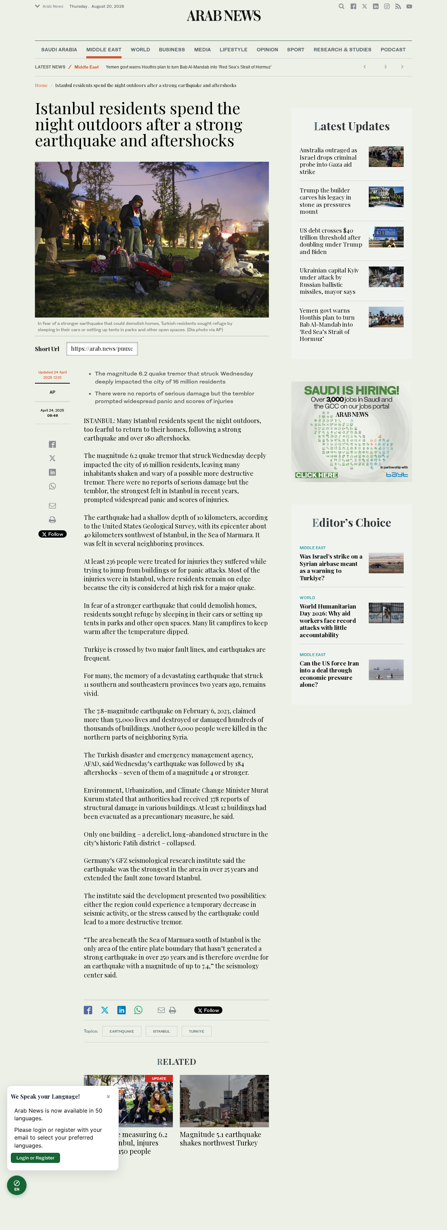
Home (41, 85)
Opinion (267, 49)
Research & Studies (343, 49)
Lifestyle (234, 49)
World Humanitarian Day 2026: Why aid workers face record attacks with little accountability (328, 620)
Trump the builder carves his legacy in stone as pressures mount (325, 200)
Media (202, 49)
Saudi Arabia (59, 49)
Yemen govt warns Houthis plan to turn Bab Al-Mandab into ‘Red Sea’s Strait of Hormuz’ (189, 67)
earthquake (122, 1031)
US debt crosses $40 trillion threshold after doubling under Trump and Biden (331, 240)
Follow (55, 534)
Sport (296, 49)
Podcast (393, 49)
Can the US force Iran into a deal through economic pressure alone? (329, 673)
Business (172, 49)
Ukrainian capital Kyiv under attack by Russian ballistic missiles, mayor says (329, 280)
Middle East (104, 49)
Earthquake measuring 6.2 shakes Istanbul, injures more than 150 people (125, 1142)
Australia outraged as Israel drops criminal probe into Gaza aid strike (328, 160)
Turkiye (196, 1031)
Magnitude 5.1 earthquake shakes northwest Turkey (220, 1138)
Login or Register (35, 1157)
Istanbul (161, 1031)
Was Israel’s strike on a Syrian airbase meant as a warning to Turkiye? (331, 566)
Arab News (53, 6)
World (140, 49)
